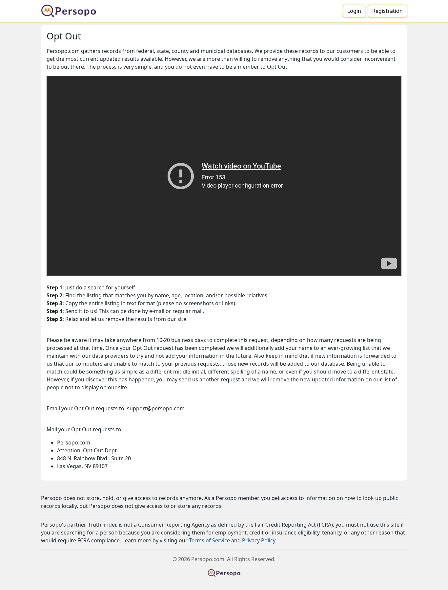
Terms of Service (210, 540)
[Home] (71, 11)
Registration (387, 10)
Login (354, 10)
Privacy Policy (258, 540)
